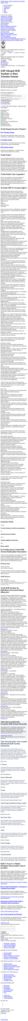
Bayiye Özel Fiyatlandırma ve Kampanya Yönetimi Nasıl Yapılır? (14, 887)
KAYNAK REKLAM (6, 95)
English (6, 1019)
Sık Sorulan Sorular (8, 989)
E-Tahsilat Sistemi (6, 140)
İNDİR (2, 936)
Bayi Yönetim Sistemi (7, 132)
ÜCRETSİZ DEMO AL (6, 100)
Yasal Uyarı (6, 995)
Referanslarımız (7, 991)
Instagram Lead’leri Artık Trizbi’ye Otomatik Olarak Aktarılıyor (12, 902)
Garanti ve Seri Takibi (6, 20)
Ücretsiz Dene (4, 64)
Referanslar (6, 8)
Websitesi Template (5, 36)
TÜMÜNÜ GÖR (5, 922)
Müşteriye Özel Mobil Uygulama (9, 34)
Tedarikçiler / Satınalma (6, 16)
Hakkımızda (7, 985)
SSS (5, 9)
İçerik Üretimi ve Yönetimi (7, 33)
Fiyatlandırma (7, 6)
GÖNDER (3, 932)
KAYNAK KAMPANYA (7, 92)
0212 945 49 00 (4, 62)
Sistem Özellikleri (8, 5)
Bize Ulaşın (6, 987)
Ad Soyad (4, 97)
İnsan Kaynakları (8, 977)
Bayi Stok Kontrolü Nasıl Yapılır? (11, 914)
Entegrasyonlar (10, 40)
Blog (5, 11)
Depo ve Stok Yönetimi (6, 19)
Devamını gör (4, 629)
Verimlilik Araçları (18, 40)
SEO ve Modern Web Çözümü (8, 37)
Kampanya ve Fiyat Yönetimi (8, 29)
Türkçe (2, 1019)
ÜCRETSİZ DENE (5, 103)
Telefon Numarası (5, 99)
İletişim (5, 12)
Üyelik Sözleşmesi (8, 998)
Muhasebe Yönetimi (5, 38)
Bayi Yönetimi (4, 24)
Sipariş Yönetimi (5, 23)
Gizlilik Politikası (8, 996)
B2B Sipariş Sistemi (7, 147)
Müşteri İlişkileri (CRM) (17, 38)
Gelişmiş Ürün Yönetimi (7, 17)
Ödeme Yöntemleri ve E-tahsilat (8, 26)
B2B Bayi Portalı (5, 31)
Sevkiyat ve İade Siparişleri (7, 27)
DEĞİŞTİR (3, 61)
